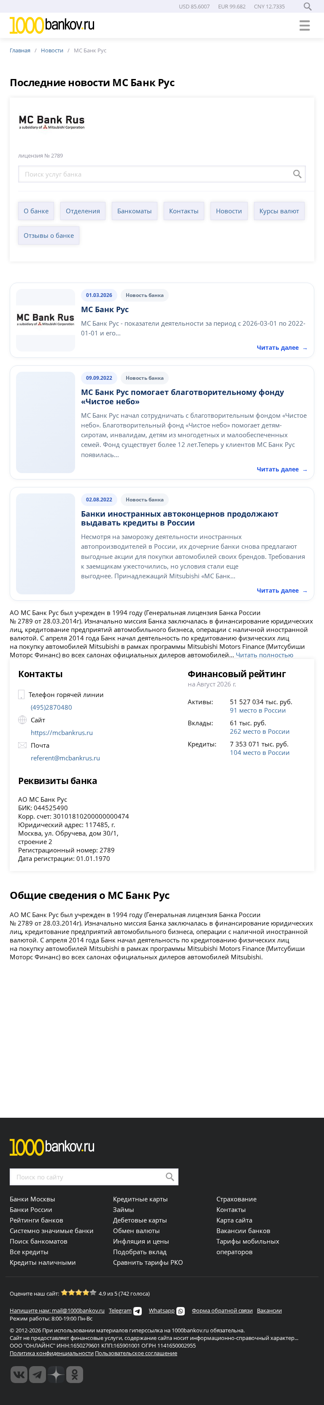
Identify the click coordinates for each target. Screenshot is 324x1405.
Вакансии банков (243, 1230)
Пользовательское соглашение (136, 1353)
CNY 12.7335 (269, 6)
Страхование (236, 1199)
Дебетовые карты (140, 1220)
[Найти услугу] (297, 174)
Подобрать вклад (140, 1251)
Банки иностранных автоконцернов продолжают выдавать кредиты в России (179, 518)
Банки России (31, 1209)
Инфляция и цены (141, 1241)
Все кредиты (29, 1251)
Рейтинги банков (36, 1220)
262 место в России (260, 731)
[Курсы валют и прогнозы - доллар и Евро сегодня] (19, 1374)
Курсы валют (279, 211)
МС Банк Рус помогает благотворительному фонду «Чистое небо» (182, 396)
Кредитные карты (140, 1199)
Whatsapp (162, 1310)
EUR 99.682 (232, 6)
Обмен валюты (136, 1230)
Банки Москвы (32, 1199)
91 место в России (258, 710)
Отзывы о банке (49, 235)
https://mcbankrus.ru (62, 732)
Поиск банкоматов (39, 1241)
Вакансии (269, 1310)
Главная (20, 50)
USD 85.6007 (194, 6)
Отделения (83, 211)
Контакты (184, 211)
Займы (123, 1209)
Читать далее (282, 469)
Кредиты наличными (43, 1262)
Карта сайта (234, 1220)
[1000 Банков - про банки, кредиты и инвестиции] (56, 1374)
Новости (52, 50)
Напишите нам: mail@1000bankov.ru (57, 1310)
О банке (36, 211)
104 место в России (260, 752)
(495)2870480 (51, 707)
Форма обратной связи (222, 1310)
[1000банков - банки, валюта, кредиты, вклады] (74, 1374)
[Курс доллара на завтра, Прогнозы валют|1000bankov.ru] (37, 1374)
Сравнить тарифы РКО (148, 1262)
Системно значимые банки (52, 1230)
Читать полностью (264, 655)
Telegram (120, 1310)
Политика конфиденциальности (52, 1353)
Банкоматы (134, 211)
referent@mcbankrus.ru (65, 758)
